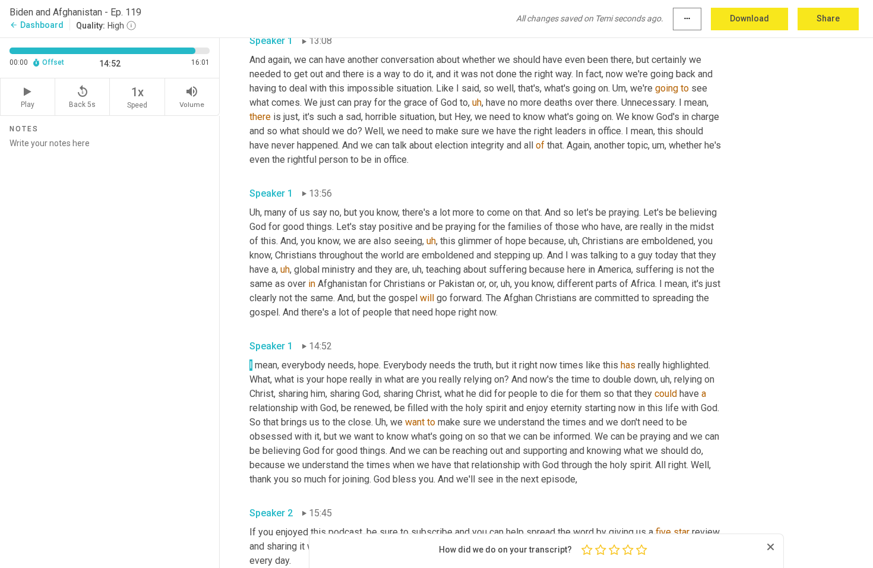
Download (749, 18)
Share (828, 18)
